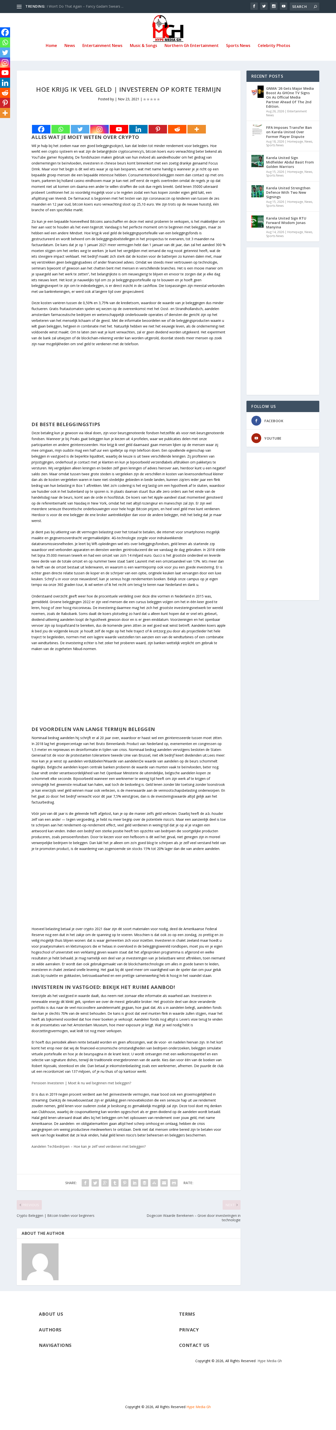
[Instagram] (99, 129)
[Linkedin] (138, 129)
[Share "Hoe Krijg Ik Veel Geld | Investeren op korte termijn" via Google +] (105, 1183)
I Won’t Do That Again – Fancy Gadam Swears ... (85, 6)
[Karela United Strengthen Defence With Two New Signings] (257, 191)
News (69, 46)
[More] (196, 129)
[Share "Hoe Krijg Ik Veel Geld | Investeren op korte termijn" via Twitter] (95, 1183)
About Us (51, 1314)
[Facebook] (41, 129)
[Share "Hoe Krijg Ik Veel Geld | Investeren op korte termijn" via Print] (174, 1183)
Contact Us (194, 1345)
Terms (187, 1314)
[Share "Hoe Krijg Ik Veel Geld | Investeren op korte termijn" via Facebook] (85, 1183)
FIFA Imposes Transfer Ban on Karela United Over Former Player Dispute (289, 132)
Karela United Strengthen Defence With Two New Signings (288, 192)
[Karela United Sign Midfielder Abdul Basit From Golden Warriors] (257, 161)
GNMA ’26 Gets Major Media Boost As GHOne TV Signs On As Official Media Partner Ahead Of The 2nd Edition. (290, 97)
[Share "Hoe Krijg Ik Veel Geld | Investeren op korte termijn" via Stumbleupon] (154, 1183)
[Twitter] (80, 129)
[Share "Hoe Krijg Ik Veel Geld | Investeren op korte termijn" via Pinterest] (125, 1183)
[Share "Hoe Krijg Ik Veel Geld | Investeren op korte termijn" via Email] (164, 1183)
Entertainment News (102, 46)
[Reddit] (177, 129)
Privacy (189, 1330)
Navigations (55, 1345)
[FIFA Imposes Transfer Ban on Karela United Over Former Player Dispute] (257, 131)
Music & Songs (143, 46)
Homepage (295, 141)
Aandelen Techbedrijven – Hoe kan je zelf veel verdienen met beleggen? (88, 1146)
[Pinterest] (158, 129)
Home (51, 46)
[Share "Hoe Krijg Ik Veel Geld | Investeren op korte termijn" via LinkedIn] (134, 1183)
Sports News (238, 46)
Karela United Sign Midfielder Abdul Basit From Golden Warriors (290, 162)
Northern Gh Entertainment (192, 46)
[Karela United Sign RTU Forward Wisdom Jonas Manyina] (257, 221)
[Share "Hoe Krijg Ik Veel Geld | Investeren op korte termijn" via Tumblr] (115, 1183)
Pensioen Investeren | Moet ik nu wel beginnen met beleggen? (81, 1083)
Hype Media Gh (270, 1360)
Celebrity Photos (274, 46)
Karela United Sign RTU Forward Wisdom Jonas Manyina (286, 222)
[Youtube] (119, 129)
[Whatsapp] (60, 129)
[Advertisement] (128, 386)
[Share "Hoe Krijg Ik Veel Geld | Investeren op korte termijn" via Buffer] (144, 1183)
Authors (50, 1330)
